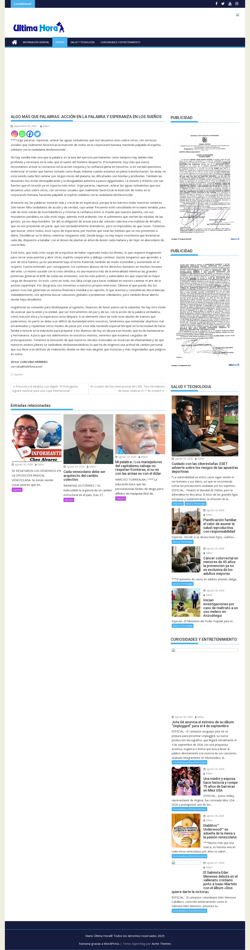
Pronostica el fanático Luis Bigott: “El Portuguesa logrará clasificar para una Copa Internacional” (45, 389)
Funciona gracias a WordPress (99, 944)
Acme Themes (161, 944)
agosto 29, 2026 (75, 466)
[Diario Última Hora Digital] (14, 42)
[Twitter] (37, 134)
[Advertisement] (125, 77)
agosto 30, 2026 (23, 464)
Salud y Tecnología (83, 42)
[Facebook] (29, 134)
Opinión (59, 42)
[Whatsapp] (22, 134)
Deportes (178, 503)
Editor (46, 126)
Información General (36, 42)
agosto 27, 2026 (215, 863)
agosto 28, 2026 (215, 590)
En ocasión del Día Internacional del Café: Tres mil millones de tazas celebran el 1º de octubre (127, 389)
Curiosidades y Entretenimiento (120, 42)
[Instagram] (14, 134)
